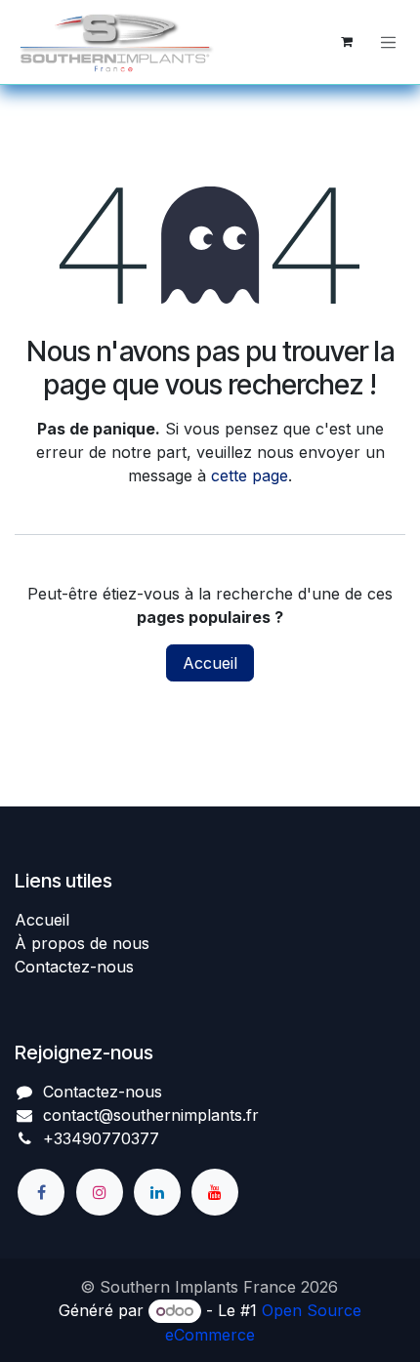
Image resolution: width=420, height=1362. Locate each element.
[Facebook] (41, 1192)
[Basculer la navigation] (388, 42)
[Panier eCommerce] (346, 42)
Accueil (210, 663)
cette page (249, 475)
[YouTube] (214, 1192)
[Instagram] (99, 1192)
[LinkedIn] (157, 1192)
